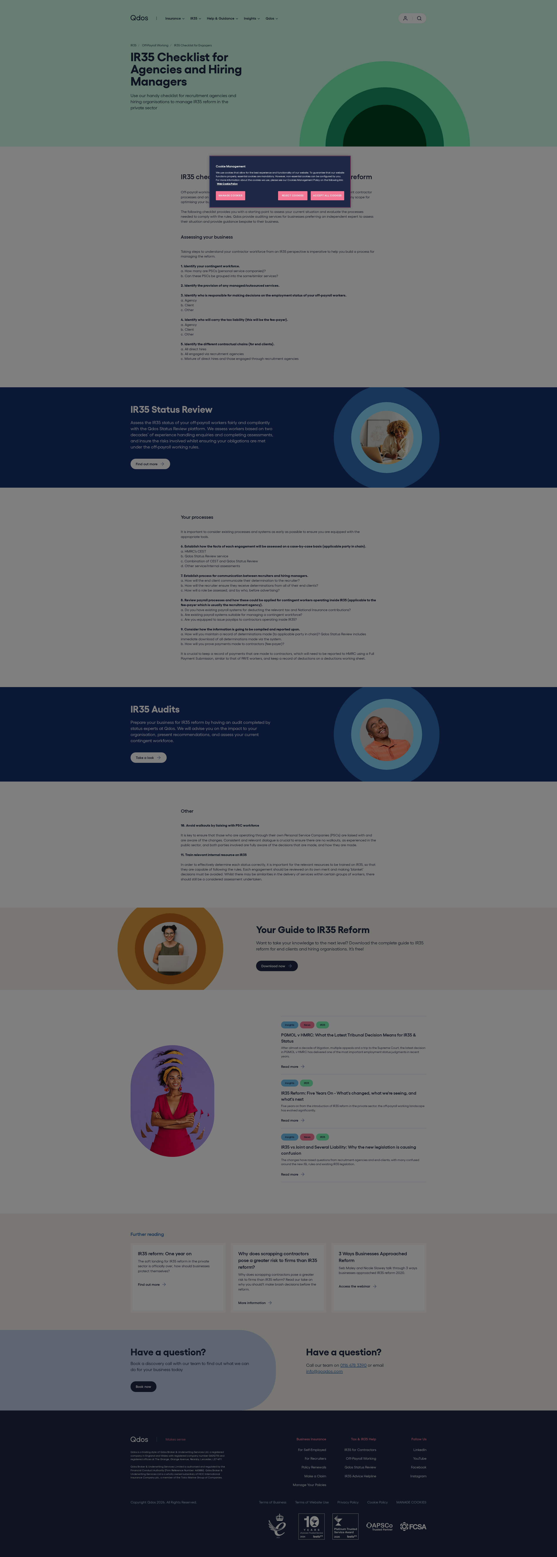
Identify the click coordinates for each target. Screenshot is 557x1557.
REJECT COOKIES (293, 195)
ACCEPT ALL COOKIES (327, 195)
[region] (280, 182)
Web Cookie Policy (227, 183)
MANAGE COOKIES (231, 195)
